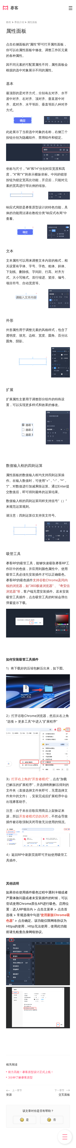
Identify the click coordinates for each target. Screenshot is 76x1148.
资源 (9, 1094)
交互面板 (64, 1094)
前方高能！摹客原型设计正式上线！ (31, 1072)
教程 (8, 22)
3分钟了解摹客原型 (20, 1077)
